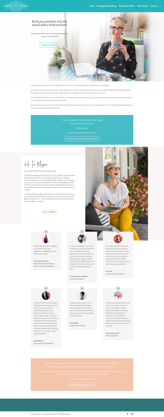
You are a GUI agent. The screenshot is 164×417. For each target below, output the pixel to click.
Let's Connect (49, 212)
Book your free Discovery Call (82, 385)
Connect (153, 6)
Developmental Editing (106, 6)
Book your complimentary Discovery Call (82, 139)
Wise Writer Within (127, 6)
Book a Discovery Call (49, 45)
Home (91, 6)
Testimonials (142, 6)
